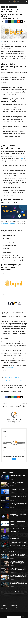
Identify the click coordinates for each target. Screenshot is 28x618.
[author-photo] (14, 417)
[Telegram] (15, 423)
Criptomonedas (13, 391)
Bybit (2, 41)
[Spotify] (15, 592)
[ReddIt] (18, 21)
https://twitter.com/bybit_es (12, 377)
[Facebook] (6, 21)
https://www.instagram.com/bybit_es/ (15, 380)
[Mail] (12, 592)
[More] (24, 21)
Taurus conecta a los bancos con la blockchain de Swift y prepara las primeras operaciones (17, 537)
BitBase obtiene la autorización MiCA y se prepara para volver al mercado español (18, 498)
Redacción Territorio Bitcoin (8, 18)
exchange (19, 391)
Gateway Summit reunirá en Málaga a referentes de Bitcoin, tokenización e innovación (17, 477)
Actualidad (6, 4)
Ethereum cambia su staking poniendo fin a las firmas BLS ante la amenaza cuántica (18, 516)
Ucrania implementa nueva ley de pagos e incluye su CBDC (7, 405)
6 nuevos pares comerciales (8, 223)
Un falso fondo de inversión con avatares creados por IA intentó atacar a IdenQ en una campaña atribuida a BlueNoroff (18, 505)
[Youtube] (20, 423)
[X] (9, 21)
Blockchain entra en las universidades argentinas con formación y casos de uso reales (17, 555)
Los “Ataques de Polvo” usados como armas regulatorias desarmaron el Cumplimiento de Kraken (17, 530)
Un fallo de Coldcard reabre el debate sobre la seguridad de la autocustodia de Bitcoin (18, 569)
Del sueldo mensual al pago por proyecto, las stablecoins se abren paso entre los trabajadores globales (18, 562)
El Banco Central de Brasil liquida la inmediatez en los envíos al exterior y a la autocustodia (18, 583)
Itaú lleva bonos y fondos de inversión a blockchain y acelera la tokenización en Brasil (18, 576)
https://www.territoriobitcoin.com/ (14, 421)
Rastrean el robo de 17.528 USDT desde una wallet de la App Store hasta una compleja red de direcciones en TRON (18, 544)
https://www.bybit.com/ (9, 374)
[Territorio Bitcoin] (14, 1)
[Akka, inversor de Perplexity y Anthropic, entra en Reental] (5, 491)
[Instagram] (10, 423)
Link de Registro (9, 367)
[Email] (21, 21)
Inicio (2, 4)
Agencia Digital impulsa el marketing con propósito (21, 405)
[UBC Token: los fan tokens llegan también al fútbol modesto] (5, 484)
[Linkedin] (15, 21)
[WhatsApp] (12, 21)
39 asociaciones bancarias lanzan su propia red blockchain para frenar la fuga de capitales (18, 523)
